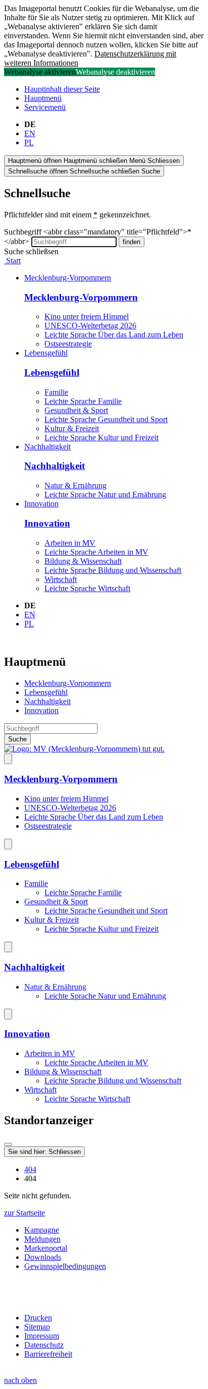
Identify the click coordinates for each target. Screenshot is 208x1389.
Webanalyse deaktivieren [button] (115, 72)
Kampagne (41, 1230)
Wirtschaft (60, 579)
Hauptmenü (43, 98)
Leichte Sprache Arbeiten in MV (96, 552)
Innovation (41, 503)
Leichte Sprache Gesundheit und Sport (106, 419)
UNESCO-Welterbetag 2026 (90, 325)
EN (29, 133)
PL (29, 142)
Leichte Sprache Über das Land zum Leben (113, 334)
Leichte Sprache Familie (83, 401)
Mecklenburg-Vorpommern (67, 277)
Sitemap (37, 1326)
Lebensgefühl (46, 353)
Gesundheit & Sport (76, 410)
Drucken (38, 1317)
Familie (56, 392)
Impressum (41, 1336)
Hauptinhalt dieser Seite (62, 89)
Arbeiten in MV (69, 543)
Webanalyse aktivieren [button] (40, 72)
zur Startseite (24, 1212)
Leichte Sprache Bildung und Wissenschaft (112, 570)
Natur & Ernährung (75, 485)
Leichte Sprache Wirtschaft (87, 588)
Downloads (42, 1257)
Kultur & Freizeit (71, 428)
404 (30, 1169)
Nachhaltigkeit (47, 446)
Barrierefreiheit (48, 1354)
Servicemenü (45, 107)
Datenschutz (44, 1345)
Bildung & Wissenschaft (83, 561)
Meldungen (42, 1239)
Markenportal (45, 1248)
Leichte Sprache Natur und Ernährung (105, 494)
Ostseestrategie (68, 343)
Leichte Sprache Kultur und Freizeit (101, 437)
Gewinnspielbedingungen (65, 1266)
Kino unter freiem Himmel (86, 316)
